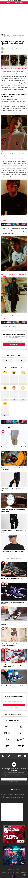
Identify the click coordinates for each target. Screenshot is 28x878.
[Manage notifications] (24, 875)
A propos (4, 872)
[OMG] (6, 607)
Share (2, 66)
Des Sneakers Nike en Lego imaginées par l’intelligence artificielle (11, 665)
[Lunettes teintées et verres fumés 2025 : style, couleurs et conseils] (14, 542)
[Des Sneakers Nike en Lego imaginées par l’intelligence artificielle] (14, 656)
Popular (2, 583)
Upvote (6, 360)
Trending (2, 562)
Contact (9, 872)
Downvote (21, 360)
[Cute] (6, 562)
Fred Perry (5, 326)
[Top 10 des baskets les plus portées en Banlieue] (14, 677)
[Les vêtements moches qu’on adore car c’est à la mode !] (14, 521)
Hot (2, 431)
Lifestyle (21, 2)
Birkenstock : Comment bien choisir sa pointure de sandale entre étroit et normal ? (14, 644)
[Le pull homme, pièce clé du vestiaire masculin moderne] (14, 479)
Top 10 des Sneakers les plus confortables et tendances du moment (12, 579)
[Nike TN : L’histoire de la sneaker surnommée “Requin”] (14, 592)
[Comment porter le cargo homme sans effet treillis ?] (14, 437)
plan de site (23, 872)
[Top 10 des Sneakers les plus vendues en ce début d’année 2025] (14, 614)
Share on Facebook (14, 68)
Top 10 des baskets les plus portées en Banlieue (12, 686)
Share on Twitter (23, 68)
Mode (13, 2)
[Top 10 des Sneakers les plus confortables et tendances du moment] (14, 569)
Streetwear (17, 2)
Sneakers (9, 2)
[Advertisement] (14, 19)
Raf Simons (12, 326)
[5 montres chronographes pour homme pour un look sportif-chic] (14, 500)
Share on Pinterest (5, 68)
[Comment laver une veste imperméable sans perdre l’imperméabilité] (14, 458)
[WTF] (6, 670)
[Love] (6, 583)
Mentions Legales (15, 872)
